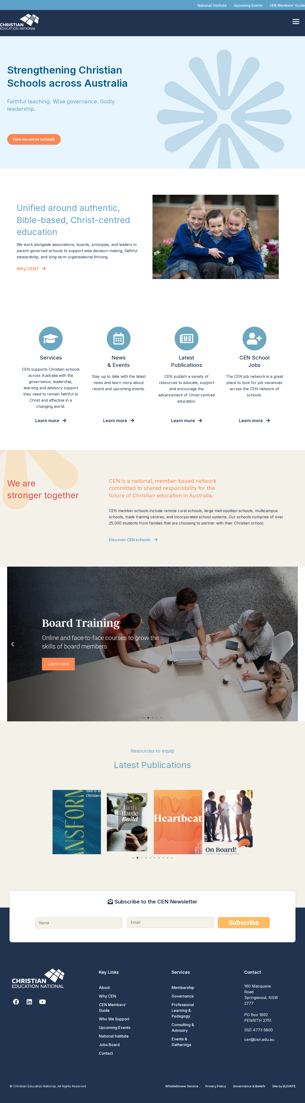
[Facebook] (16, 1002)
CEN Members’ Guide (287, 5)
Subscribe (244, 923)
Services (51, 357)
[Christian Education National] (20, 21)
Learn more (58, 663)
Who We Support (114, 1019)
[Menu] (296, 21)
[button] (12, 644)
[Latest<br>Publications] (186, 338)
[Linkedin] (29, 1002)
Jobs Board (109, 1044)
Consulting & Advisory (183, 1027)
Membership (183, 987)
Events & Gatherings (181, 1042)
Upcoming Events (248, 5)
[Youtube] (42, 1002)
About (104, 987)
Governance (183, 996)
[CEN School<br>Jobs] (254, 338)
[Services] (51, 338)
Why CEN (107, 996)
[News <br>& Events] (119, 338)
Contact (106, 1053)
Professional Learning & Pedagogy (183, 1010)
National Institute (212, 5)
